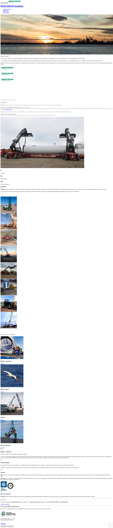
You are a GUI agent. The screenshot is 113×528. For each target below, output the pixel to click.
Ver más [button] (2, 363)
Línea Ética (3, 523)
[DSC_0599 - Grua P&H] (9, 328)
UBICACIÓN (6, 11)
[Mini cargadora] (9, 295)
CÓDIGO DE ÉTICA (5, 504)
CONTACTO (6, 12)
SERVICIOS (6, 10)
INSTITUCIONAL (7, 9)
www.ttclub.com (8, 109)
